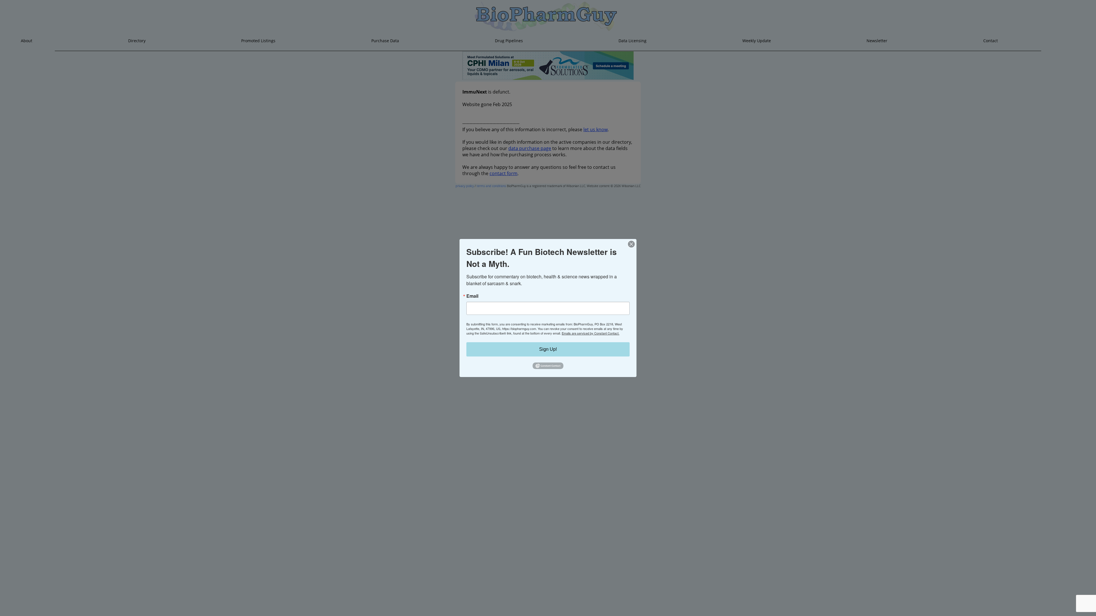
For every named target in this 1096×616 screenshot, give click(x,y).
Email (472, 296)
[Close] (631, 244)
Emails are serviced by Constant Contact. (590, 333)
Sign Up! (548, 349)
